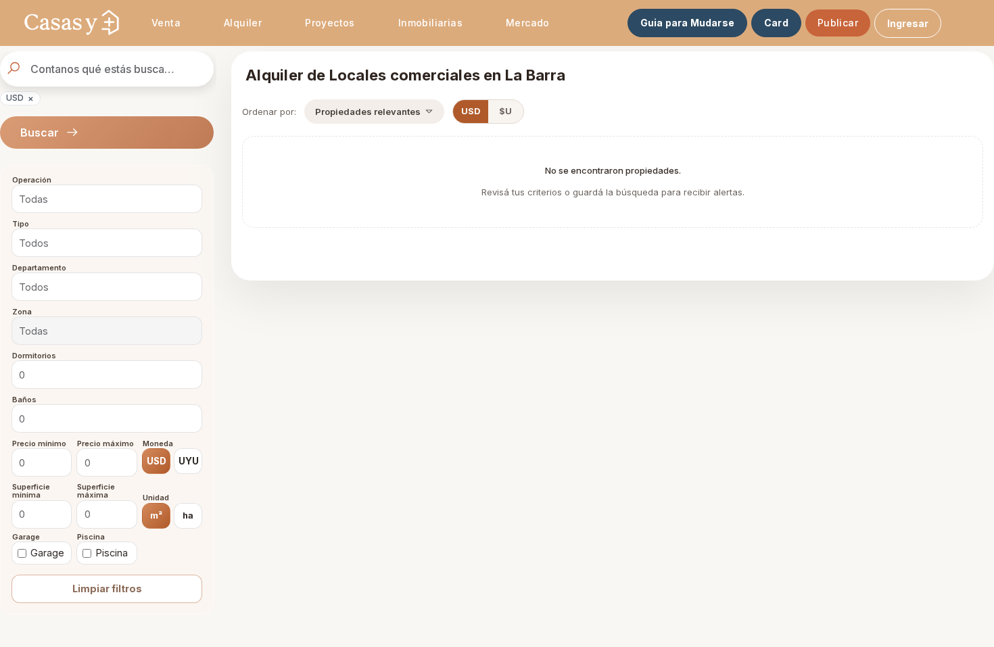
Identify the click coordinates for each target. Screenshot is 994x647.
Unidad (156, 498)
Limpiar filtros (107, 588)
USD (20, 98)
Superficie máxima (96, 491)
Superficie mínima (31, 491)
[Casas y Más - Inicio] (72, 23)
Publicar (838, 22)
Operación (31, 180)
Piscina (91, 537)
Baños (24, 400)
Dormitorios (34, 356)
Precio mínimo (39, 443)
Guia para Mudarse (687, 22)
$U (505, 111)
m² (156, 515)
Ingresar (907, 23)
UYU (189, 461)
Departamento (39, 268)
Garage (26, 537)
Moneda (158, 443)
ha (188, 515)
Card (776, 22)
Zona (22, 312)
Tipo (20, 224)
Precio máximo (105, 443)
